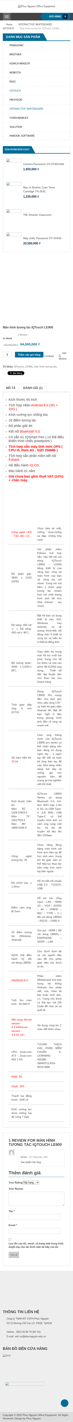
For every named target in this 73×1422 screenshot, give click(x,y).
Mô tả (11, 388)
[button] (63, 150)
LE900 (28, 366)
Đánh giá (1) (32, 388)
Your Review (16, 1188)
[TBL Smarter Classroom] (13, 216)
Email (13, 1225)
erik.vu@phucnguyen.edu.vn (30, 1336)
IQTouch (19, 366)
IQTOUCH (8, 28)
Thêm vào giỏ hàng (29, 354)
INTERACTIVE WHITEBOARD (35, 24)
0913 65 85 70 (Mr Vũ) (28, 1331)
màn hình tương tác (45, 366)
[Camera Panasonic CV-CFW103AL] (13, 165)
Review (22, 335)
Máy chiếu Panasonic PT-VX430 (42, 238)
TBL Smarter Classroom (37, 214)
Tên (12, 1211)
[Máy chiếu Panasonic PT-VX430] (13, 240)
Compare (49, 356)
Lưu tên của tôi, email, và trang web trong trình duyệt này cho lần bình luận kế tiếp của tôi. (36, 1245)
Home (9, 24)
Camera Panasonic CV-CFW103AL (44, 164)
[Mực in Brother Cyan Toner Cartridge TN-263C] (13, 189)
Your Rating (15, 1182)
